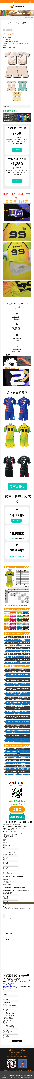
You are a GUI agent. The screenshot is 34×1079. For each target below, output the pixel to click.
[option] (17, 65)
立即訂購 (17, 180)
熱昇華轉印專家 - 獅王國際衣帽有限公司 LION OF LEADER (17, 6)
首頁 (26, 17)
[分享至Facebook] (4, 30)
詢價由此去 (16, 521)
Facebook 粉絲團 (22, 1063)
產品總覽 (30, 17)
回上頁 (18, 1041)
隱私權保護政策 (28, 1077)
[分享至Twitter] (9, 30)
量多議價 (17, 149)
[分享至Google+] (6, 30)
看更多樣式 (17, 486)
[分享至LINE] (12, 30)
